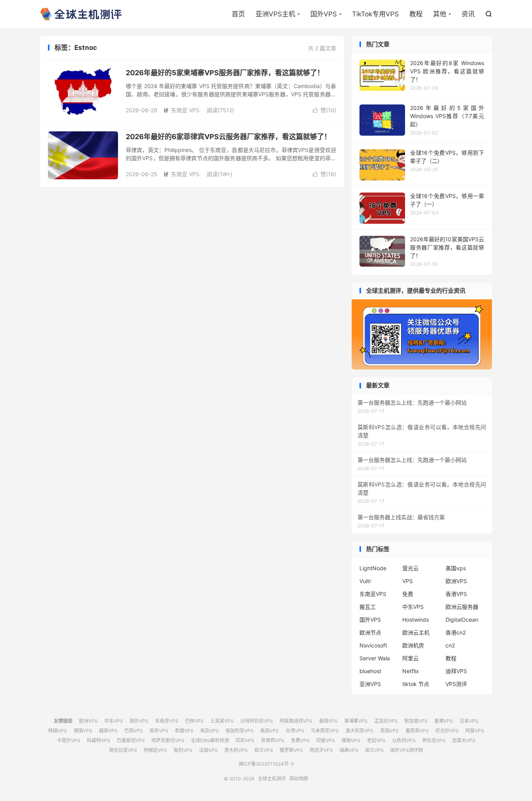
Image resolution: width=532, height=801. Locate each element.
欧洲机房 (413, 645)
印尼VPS (245, 740)
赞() (324, 110)
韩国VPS (57, 731)
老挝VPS (376, 740)
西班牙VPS (321, 750)
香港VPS (456, 594)
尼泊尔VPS (447, 731)
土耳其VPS (222, 721)
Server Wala (374, 658)
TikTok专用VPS (375, 14)
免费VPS (300, 740)
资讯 (468, 14)
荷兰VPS (263, 750)
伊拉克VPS (434, 740)
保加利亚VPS (239, 731)
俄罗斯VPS (291, 750)
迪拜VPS (456, 671)
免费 (407, 594)
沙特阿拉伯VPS (256, 721)
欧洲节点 (370, 632)
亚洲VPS (370, 684)
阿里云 (410, 658)
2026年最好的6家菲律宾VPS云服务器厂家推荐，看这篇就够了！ (228, 137)
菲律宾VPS (272, 740)
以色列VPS (404, 740)
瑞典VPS (349, 750)
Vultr (365, 581)
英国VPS (389, 731)
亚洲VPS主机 (275, 14)
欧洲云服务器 (462, 606)
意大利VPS (236, 750)
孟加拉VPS (386, 721)
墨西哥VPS (417, 731)
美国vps (456, 568)
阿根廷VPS (155, 750)
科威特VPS (98, 740)
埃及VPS (209, 731)
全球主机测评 (81, 14)
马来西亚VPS (325, 731)
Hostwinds (415, 619)
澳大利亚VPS (359, 731)
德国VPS (83, 731)
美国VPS (269, 731)
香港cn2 (456, 632)
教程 (416, 14)
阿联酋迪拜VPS (296, 721)
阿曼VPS (474, 731)
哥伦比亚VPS (123, 750)
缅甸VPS (351, 740)
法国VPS (208, 750)
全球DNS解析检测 (210, 740)
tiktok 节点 (415, 684)
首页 (238, 14)
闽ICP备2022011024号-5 (266, 764)
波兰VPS (374, 750)
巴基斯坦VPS (131, 740)
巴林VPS (194, 721)
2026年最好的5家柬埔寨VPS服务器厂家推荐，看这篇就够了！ (225, 73)
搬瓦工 (367, 606)
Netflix (410, 671)
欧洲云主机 (416, 632)
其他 (439, 14)
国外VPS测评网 (406, 750)
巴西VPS (133, 731)
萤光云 (410, 568)
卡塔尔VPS (68, 740)
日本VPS (469, 721)
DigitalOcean (462, 619)
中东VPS (413, 606)
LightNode (372, 568)
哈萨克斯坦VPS (167, 740)
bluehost (370, 671)
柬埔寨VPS (356, 721)
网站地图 (298, 779)
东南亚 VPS (181, 110)
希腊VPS (184, 731)
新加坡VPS (416, 721)
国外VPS (323, 14)
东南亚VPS (372, 594)
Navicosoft (373, 645)
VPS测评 (456, 684)
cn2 (450, 645)
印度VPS (325, 740)
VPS (407, 581)
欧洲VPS (456, 581)
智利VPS (183, 750)
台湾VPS (294, 731)
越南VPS (108, 731)
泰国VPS (328, 721)
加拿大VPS (464, 740)
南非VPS (159, 731)
